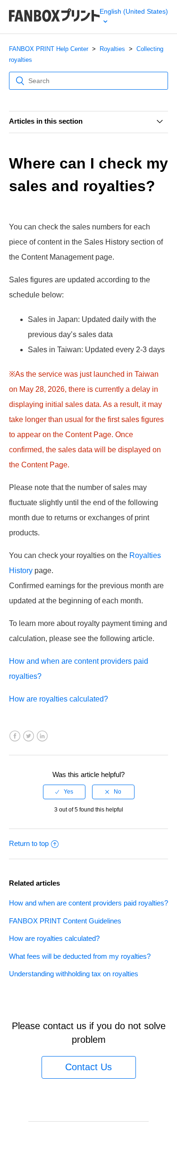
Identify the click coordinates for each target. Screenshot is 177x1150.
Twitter (28, 736)
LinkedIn (42, 736)
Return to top (29, 843)
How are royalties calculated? (58, 699)
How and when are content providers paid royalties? (88, 903)
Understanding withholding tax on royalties (73, 974)
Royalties (112, 48)
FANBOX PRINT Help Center (48, 48)
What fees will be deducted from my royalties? (80, 956)
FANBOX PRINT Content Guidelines (65, 921)
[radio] (64, 792)
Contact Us (88, 1067)
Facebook (15, 736)
